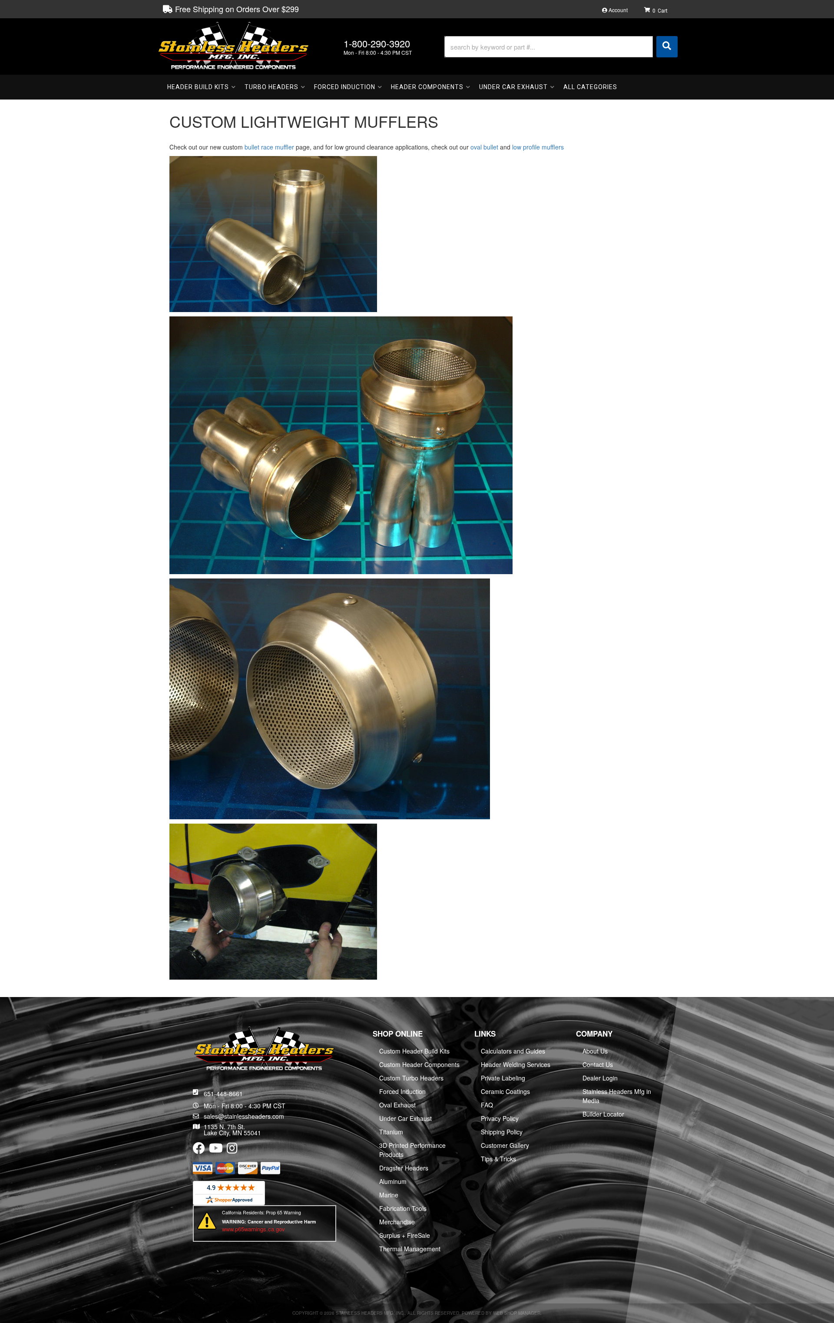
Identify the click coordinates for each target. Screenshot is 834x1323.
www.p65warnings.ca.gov (253, 1229)
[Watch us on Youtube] (216, 1150)
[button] (561, 46)
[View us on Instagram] (232, 1150)
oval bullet (484, 147)
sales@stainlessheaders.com (244, 1116)
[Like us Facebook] (199, 1150)
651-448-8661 (223, 1093)
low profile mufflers (538, 147)
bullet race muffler (268, 147)
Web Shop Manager (516, 1313)
